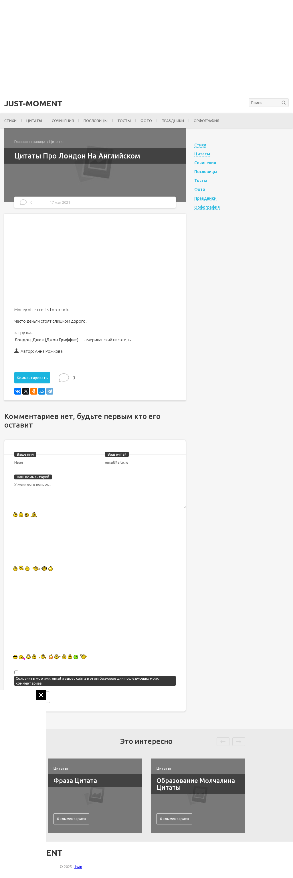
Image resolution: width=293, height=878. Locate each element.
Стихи (10, 121)
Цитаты (34, 121)
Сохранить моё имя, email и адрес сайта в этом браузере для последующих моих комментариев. (87, 680)
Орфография (206, 121)
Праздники (173, 121)
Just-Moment (33, 103)
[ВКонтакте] (17, 391)
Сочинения (63, 121)
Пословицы (96, 121)
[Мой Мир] (41, 391)
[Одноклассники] (33, 391)
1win (78, 867)
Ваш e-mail (117, 454)
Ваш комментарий (33, 477)
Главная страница (29, 142)
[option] (95, 796)
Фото (146, 121)
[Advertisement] (23, 776)
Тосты (124, 121)
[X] (25, 391)
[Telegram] (49, 391)
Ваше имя (25, 454)
